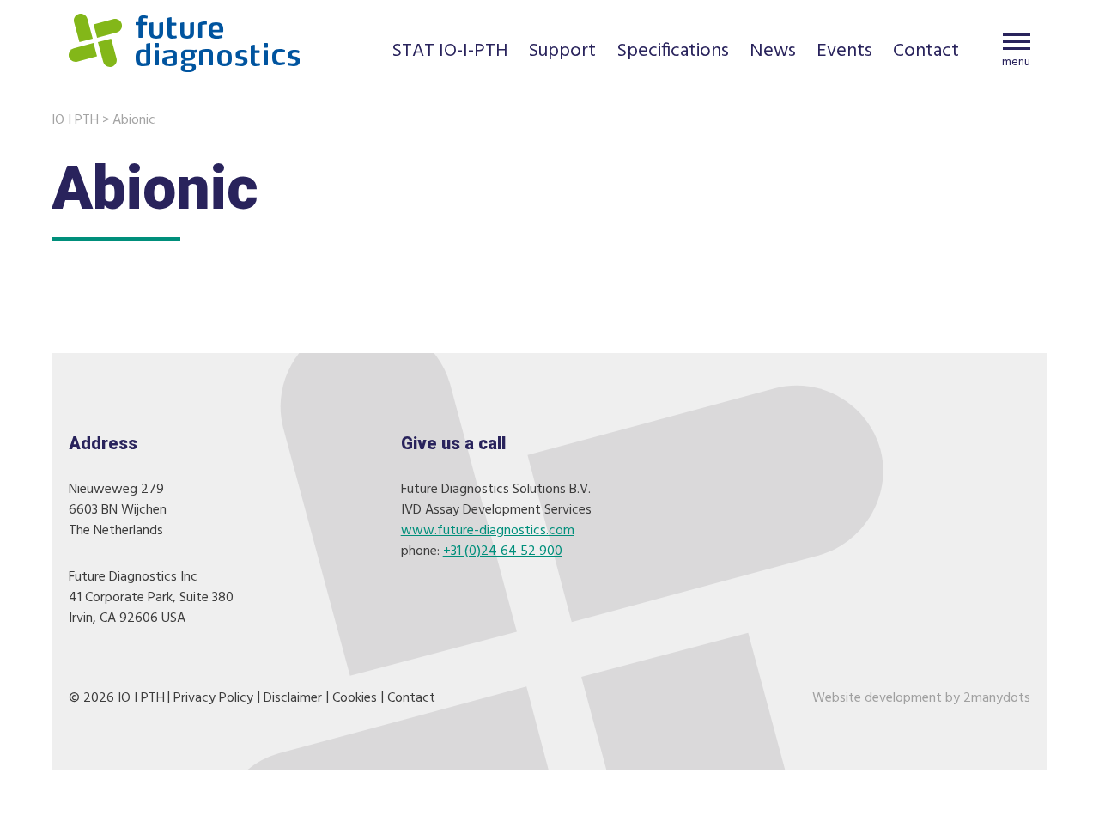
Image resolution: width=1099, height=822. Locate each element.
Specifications (672, 53)
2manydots (996, 698)
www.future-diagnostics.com (487, 531)
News (773, 53)
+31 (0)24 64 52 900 (502, 551)
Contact (926, 53)
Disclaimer (293, 698)
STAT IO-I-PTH (449, 53)
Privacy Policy (213, 698)
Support (562, 53)
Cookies (354, 698)
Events (844, 53)
